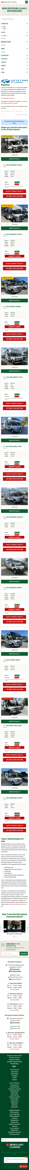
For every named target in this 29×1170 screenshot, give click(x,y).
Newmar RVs (14, 1093)
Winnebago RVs (14, 1091)
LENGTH (3, 62)
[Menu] (26, 2)
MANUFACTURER (6, 42)
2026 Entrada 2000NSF (12, 307)
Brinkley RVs (14, 1103)
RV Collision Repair (15, 971)
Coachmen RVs (14, 1085)
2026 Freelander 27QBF (12, 447)
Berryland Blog (14, 1063)
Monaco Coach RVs (14, 1124)
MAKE (3, 49)
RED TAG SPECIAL (7, 136)
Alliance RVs (14, 1107)
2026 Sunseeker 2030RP (12, 588)
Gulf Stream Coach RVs (14, 1132)
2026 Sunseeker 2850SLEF (13, 518)
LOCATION (4, 59)
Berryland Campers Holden (14, 1061)
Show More (3, 38)
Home (2, 111)
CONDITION (4, 24)
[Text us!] (23, 1167)
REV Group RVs (14, 1112)
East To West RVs (14, 1114)
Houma (15, 1077)
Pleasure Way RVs (14, 1116)
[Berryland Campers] (9, 2)
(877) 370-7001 (14, 977)
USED (4, 28)
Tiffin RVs (14, 1126)
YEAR (2, 72)
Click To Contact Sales (14, 191)
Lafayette (14, 1075)
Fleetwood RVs (14, 1095)
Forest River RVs (14, 1087)
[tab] (14, 23)
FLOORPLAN (4, 55)
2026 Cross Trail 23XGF (12, 726)
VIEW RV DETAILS (14, 159)
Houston (14, 1079)
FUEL (2, 69)
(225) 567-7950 (16, 1028)
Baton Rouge (14, 1073)
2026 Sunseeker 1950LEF (12, 165)
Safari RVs (14, 1105)
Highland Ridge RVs (14, 1110)
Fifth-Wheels (4, 103)
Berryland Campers (14, 1059)
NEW (4, 27)
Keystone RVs (14, 106)
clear (27, 35)
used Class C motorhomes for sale (17, 904)
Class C (5, 35)
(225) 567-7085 (16, 1026)
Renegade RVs (15, 1120)
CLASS (3, 32)
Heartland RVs (14, 1130)
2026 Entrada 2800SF (11, 660)
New (21, 111)
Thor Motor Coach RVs (14, 1089)
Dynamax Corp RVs (14, 1097)
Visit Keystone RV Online (7, 98)
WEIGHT (3, 65)
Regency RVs (14, 1122)
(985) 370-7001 (16, 975)
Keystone (17, 111)
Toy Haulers (24, 101)
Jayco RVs (14, 1118)
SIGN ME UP (24, 953)
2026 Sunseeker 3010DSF (12, 798)
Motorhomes (7, 111)
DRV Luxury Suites (14, 1134)
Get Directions (15, 969)
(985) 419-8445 (15, 979)
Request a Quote (14, 256)
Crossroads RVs (14, 1128)
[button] (1, 927)
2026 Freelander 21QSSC (13, 378)
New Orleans (14, 1071)
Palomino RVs (14, 1099)
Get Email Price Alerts (13, 196)
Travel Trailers (14, 103)
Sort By (20, 114)
